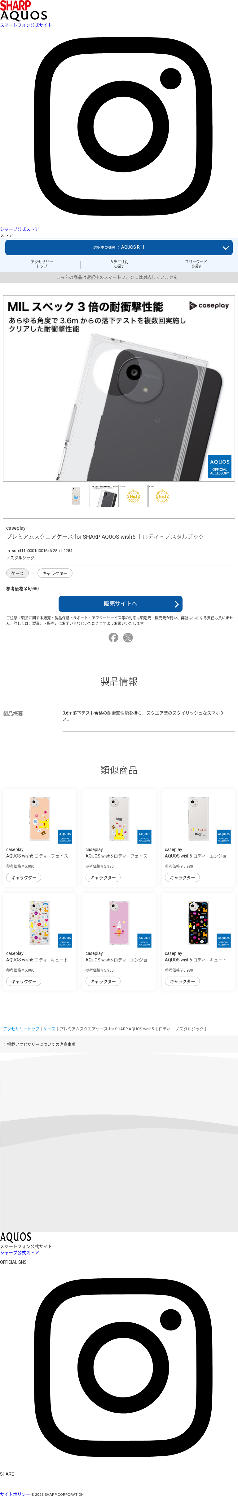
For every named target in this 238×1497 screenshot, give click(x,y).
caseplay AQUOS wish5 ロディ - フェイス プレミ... (117, 856)
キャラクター (55, 573)
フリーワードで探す (196, 264)
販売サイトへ (120, 603)
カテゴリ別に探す (119, 264)
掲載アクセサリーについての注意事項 (41, 1044)
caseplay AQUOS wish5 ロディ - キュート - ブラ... (197, 960)
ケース (17, 573)
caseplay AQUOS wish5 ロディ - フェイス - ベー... (38, 856)
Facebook (114, 637)
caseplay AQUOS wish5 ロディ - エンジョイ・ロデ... (196, 856)
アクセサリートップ (42, 264)
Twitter (129, 637)
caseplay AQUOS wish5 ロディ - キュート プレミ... (37, 960)
